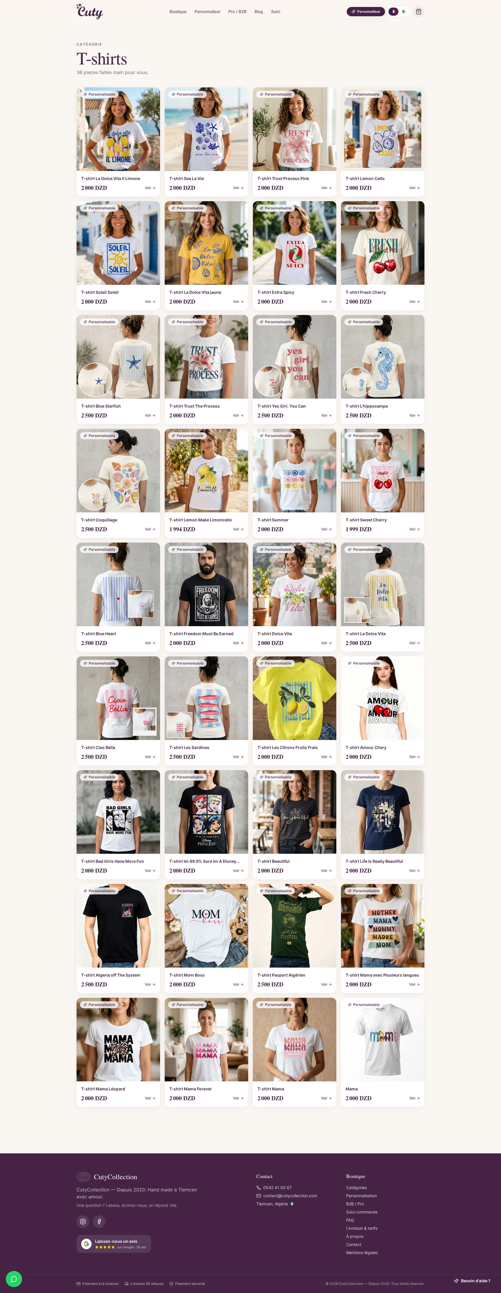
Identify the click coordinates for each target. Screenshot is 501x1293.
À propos (354, 1236)
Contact (353, 1244)
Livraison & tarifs (361, 1228)
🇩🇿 (404, 11)
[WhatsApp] (14, 1279)
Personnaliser (207, 11)
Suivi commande (361, 1211)
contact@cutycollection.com (290, 1195)
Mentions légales (362, 1252)
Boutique (178, 11)
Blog (259, 11)
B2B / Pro (355, 1203)
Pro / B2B (237, 11)
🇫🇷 (393, 11)
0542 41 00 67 (277, 1187)
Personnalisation (361, 1195)
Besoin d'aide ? (476, 1280)
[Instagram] (83, 1221)
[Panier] (418, 11)
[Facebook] (99, 1221)
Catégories (356, 1187)
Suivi (275, 11)
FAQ (350, 1220)
